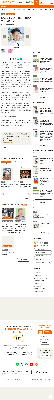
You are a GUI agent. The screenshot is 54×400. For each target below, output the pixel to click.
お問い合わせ (43, 372)
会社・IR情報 (6, 371)
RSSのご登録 (44, 355)
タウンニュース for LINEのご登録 (11, 353)
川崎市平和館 (38, 283)
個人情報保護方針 (5, 373)
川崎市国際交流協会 (40, 281)
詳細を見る (44, 343)
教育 (29, 9)
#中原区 (4, 148)
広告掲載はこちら (40, 255)
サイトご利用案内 (14, 373)
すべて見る (42, 97)
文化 (19, 9)
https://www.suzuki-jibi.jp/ (8, 142)
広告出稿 (20, 2)
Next (27, 36)
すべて (3, 9)
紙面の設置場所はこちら (42, 259)
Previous (4, 36)
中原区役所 (37, 273)
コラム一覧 (42, 232)
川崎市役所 (37, 275)
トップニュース (11, 9)
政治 (41, 9)
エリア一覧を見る (23, 260)
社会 (24, 9)
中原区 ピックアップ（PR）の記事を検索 (43, 201)
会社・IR (41, 3)
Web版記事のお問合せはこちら (43, 263)
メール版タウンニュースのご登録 (24, 353)
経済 (46, 9)
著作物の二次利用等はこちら (43, 252)
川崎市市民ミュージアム (41, 278)
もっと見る (25, 198)
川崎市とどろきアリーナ (41, 288)
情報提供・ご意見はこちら (42, 249)
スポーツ (35, 9)
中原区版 (3, 6)
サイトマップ (21, 373)
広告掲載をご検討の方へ (17, 371)
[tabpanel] (16, 37)
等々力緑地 (37, 286)
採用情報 (27, 371)
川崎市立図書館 (39, 291)
